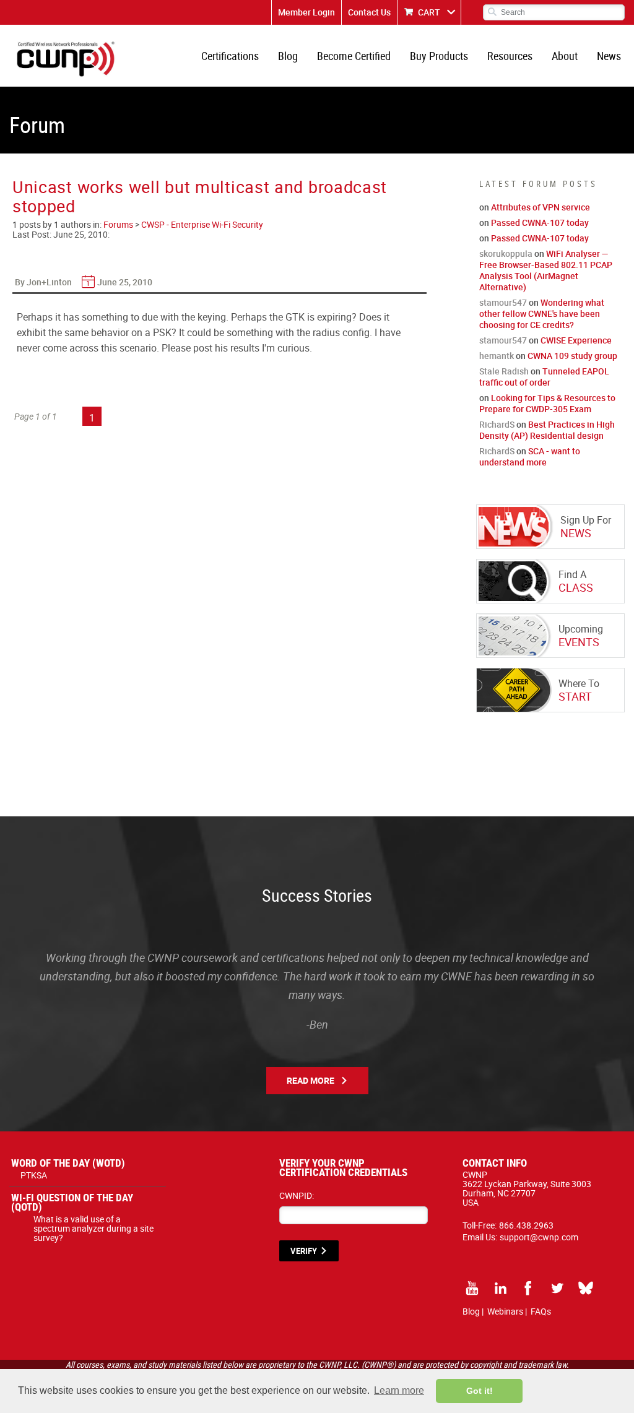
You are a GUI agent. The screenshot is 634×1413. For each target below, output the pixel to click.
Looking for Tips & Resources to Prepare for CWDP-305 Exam (547, 403)
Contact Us (369, 12)
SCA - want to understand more (529, 456)
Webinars (505, 1311)
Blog (288, 55)
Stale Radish (504, 371)
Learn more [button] (399, 1390)
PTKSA (33, 1175)
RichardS (497, 424)
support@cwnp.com (539, 1237)
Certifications (230, 55)
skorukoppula (505, 253)
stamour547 (503, 302)
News (609, 55)
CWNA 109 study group (572, 355)
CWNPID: (296, 1195)
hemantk (496, 355)
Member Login (306, 12)
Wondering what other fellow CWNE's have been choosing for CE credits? (541, 313)
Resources (509, 55)
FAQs (541, 1311)
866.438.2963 (526, 1225)
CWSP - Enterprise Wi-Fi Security (202, 224)
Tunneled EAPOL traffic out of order (544, 376)
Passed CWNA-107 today (540, 222)
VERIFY (303, 1250)
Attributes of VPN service (540, 207)
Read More (310, 1080)
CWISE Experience (576, 340)
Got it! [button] (479, 1391)
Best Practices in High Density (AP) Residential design (547, 429)
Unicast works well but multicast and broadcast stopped (199, 196)
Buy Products (439, 55)
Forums (118, 224)
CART (429, 12)
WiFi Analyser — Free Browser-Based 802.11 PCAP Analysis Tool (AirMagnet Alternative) (545, 270)
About (565, 55)
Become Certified (354, 55)
